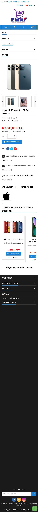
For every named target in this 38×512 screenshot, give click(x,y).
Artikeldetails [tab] (9, 187)
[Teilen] (8, 148)
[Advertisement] (19, 397)
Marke (4, 113)
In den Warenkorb (11, 142)
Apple (8, 113)
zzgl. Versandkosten (16, 131)
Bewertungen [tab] (26, 187)
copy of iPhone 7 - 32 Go (13, 239)
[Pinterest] (15, 148)
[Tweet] (11, 148)
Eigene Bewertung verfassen (12, 121)
